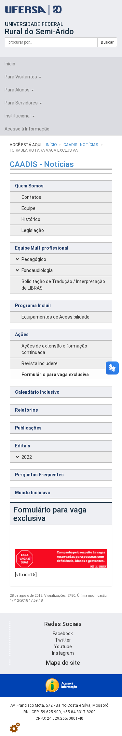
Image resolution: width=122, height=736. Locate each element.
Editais (22, 445)
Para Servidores (22, 102)
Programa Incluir (33, 305)
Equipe (28, 208)
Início (10, 63)
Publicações (28, 427)
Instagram (63, 653)
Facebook (63, 633)
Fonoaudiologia (37, 270)
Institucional (18, 115)
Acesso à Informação (27, 128)
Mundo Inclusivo (32, 492)
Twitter (63, 640)
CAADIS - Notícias (81, 145)
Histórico (30, 219)
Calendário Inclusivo (37, 392)
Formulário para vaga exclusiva (55, 374)
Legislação (32, 230)
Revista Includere (39, 363)
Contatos (31, 197)
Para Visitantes (21, 76)
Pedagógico (33, 259)
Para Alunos (18, 89)
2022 (26, 457)
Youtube (63, 646)
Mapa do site (63, 662)
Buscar (107, 42)
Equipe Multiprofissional (41, 248)
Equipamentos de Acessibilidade (55, 317)
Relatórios (26, 410)
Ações (22, 334)
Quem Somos (29, 185)
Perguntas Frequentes (39, 474)
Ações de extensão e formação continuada (54, 349)
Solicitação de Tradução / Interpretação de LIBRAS (63, 285)
